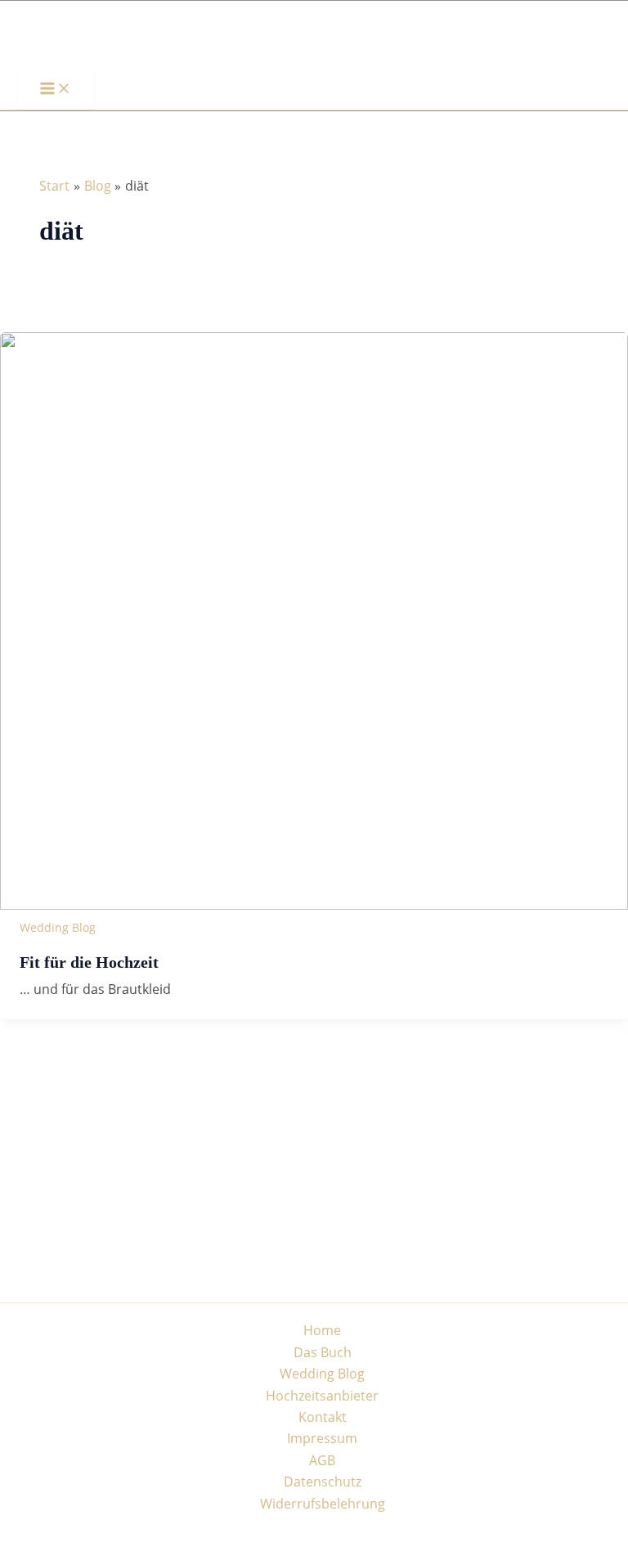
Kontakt (322, 1417)
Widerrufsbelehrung (322, 1504)
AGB (322, 1460)
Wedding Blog (58, 927)
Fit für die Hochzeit (89, 962)
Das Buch (323, 1352)
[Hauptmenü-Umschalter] (55, 89)
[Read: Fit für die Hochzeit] (314, 905)
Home (322, 1330)
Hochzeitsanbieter (322, 1396)
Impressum (322, 1438)
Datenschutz (322, 1482)
